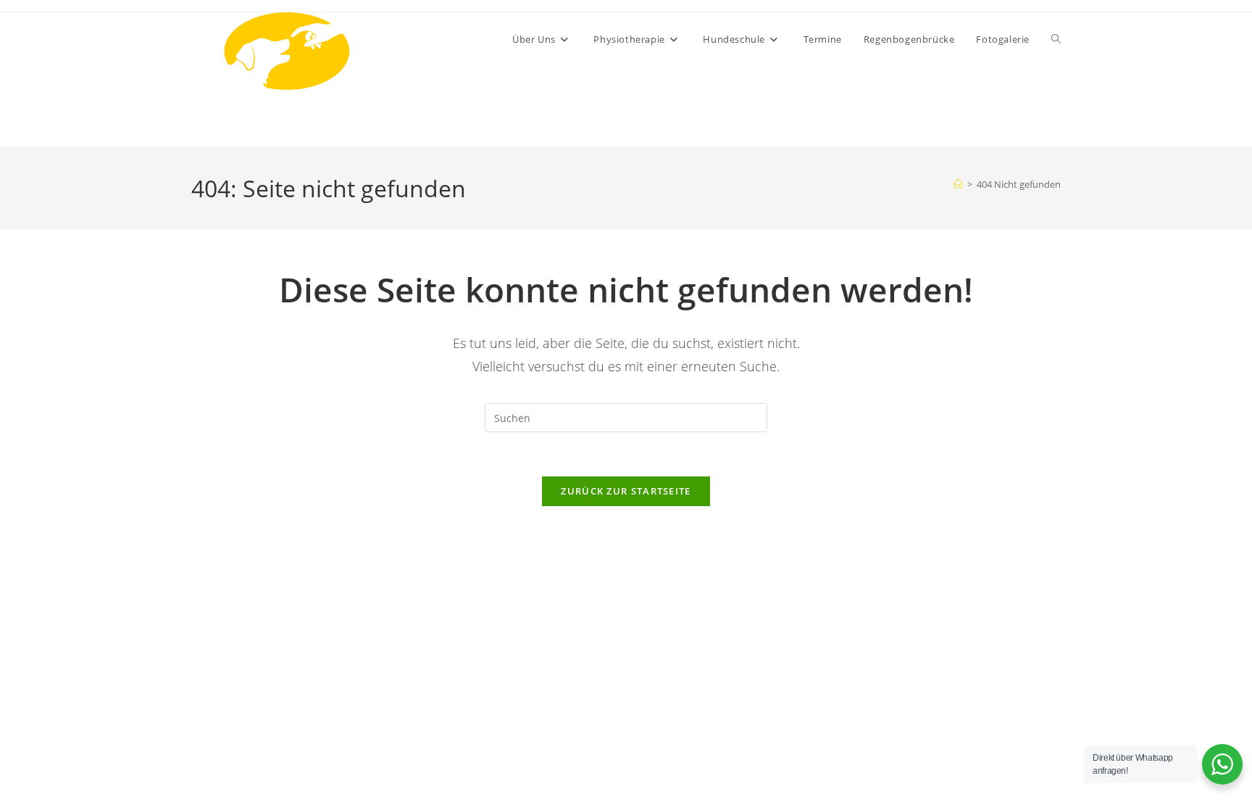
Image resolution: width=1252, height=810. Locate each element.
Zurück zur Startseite (625, 490)
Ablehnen (1043, 750)
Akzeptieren (931, 750)
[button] (1223, 520)
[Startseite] (958, 184)
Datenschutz (1030, 783)
